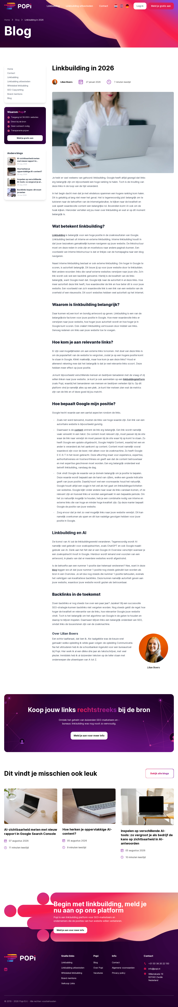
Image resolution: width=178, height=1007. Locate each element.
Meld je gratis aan (161, 6)
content (78, 430)
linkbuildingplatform (134, 379)
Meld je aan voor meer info (89, 735)
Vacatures (98, 973)
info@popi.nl (154, 968)
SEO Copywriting (15, 89)
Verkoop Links (68, 983)
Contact (103, 6)
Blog (17, 20)
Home (7, 20)
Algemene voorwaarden (123, 967)
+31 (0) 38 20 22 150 (158, 963)
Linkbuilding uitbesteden (79, 6)
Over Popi (98, 967)
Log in (140, 6)
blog (54, 569)
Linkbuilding (53, 6)
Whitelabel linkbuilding (17, 85)
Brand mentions (14, 94)
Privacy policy (118, 973)
